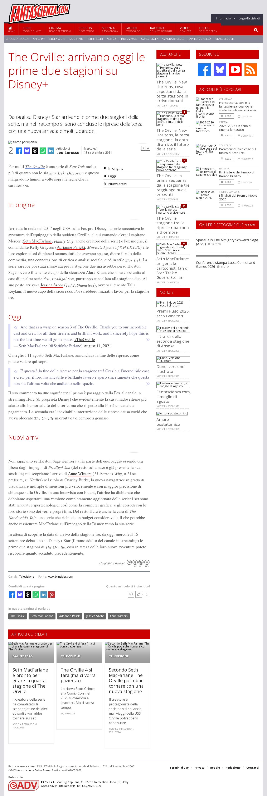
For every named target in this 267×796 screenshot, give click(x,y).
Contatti (252, 767)
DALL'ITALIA (225, 98)
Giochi (134, 29)
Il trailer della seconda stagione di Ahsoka (172, 341)
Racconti (161, 29)
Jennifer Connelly (200, 39)
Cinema (60, 29)
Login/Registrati (249, 18)
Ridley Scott (57, 39)
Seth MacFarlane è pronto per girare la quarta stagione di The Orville (30, 680)
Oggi (112, 176)
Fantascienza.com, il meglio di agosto (173, 396)
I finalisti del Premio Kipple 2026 (238, 197)
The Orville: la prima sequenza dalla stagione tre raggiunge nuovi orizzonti (173, 185)
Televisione (26, 576)
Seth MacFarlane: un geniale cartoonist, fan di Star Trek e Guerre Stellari (172, 268)
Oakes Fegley (149, 39)
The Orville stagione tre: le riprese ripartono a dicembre (172, 225)
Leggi (228, 116)
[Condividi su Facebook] (19, 150)
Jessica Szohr (51, 285)
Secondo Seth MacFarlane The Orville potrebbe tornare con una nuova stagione (126, 680)
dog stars (76, 39)
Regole (215, 767)
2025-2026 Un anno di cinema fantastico (235, 128)
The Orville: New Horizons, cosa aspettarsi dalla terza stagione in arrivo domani (172, 91)
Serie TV (86, 29)
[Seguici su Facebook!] (204, 70)
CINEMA (223, 122)
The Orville (35, 166)
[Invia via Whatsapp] (42, 150)
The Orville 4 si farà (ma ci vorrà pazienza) (78, 675)
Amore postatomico (168, 422)
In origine (115, 168)
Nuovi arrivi (117, 184)
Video (185, 29)
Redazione (233, 767)
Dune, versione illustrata (170, 369)
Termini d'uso (179, 767)
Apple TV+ (39, 39)
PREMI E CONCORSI (229, 192)
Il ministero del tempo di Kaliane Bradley (236, 174)
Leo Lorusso (67, 152)
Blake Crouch (224, 39)
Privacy (199, 767)
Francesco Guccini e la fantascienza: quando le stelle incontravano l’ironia (237, 106)
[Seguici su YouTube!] (235, 70)
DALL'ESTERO (23, 656)
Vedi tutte (250, 224)
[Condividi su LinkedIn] (50, 150)
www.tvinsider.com (60, 576)
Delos (208, 29)
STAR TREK (225, 145)
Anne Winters (80, 473)
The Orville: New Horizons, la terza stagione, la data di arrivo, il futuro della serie (172, 140)
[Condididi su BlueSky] (26, 150)
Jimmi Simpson (128, 39)
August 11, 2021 (97, 346)
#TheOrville (84, 339)
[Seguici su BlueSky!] (220, 70)
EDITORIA (224, 168)
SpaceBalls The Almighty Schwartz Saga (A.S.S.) (227, 242)
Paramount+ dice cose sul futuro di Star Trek (237, 151)
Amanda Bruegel (173, 39)
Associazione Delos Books (34, 770)
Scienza (110, 29)
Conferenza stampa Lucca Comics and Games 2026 (225, 264)
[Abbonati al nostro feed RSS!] (251, 70)
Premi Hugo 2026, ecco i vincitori (173, 313)
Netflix (111, 39)
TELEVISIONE (71, 656)
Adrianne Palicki (71, 247)
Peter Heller (95, 39)
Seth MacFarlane (37, 241)
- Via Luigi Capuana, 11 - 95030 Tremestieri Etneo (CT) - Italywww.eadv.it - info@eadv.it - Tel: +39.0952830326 (84, 784)
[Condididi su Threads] (34, 150)
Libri (32, 29)
